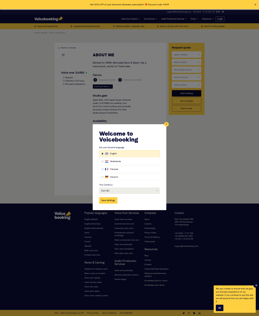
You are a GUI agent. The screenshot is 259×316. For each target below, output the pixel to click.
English (113, 153)
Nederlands (115, 161)
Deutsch (114, 177)
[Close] (166, 124)
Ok (219, 308)
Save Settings (108, 200)
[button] (129, 4)
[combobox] (129, 190)
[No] (255, 285)
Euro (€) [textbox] (105, 190)
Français (114, 169)
